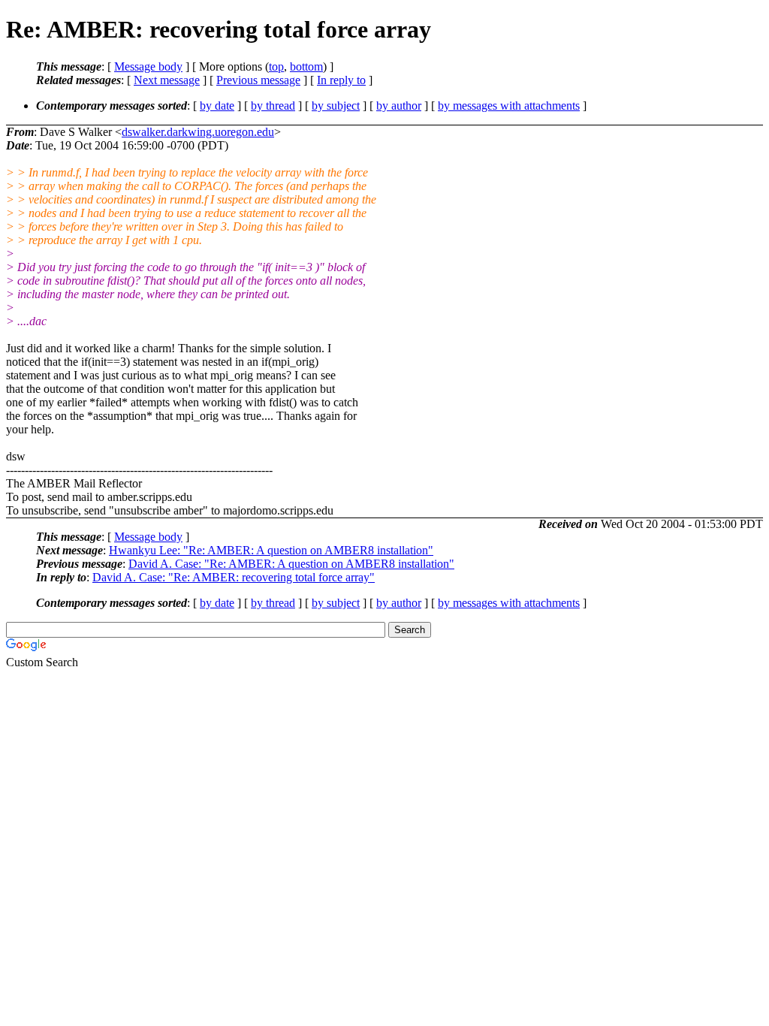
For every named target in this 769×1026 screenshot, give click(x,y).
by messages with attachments (509, 105)
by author (398, 105)
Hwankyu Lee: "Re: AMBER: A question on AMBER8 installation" (271, 550)
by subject (336, 105)
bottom (306, 66)
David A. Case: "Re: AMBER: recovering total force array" (233, 577)
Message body (148, 66)
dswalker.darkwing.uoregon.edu (198, 131)
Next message (167, 80)
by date (217, 105)
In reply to (341, 80)
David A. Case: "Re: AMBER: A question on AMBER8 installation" (291, 563)
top (276, 66)
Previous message (258, 80)
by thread (273, 105)
